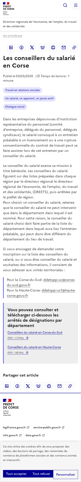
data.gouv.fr (33, 435)
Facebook (21, 47)
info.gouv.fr (10, 435)
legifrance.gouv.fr (14, 427)
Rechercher (65, 5)
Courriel (63, 47)
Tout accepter (16, 473)
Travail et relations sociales (22, 90)
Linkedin (11, 47)
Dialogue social (15, 107)
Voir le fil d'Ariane (12, 36)
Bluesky (42, 47)
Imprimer (53, 47)
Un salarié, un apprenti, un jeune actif (29, 98)
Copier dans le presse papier (74, 47)
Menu (75, 5)
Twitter (32, 47)
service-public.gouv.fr (47, 427)
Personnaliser (65, 474)
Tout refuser (41, 473)
